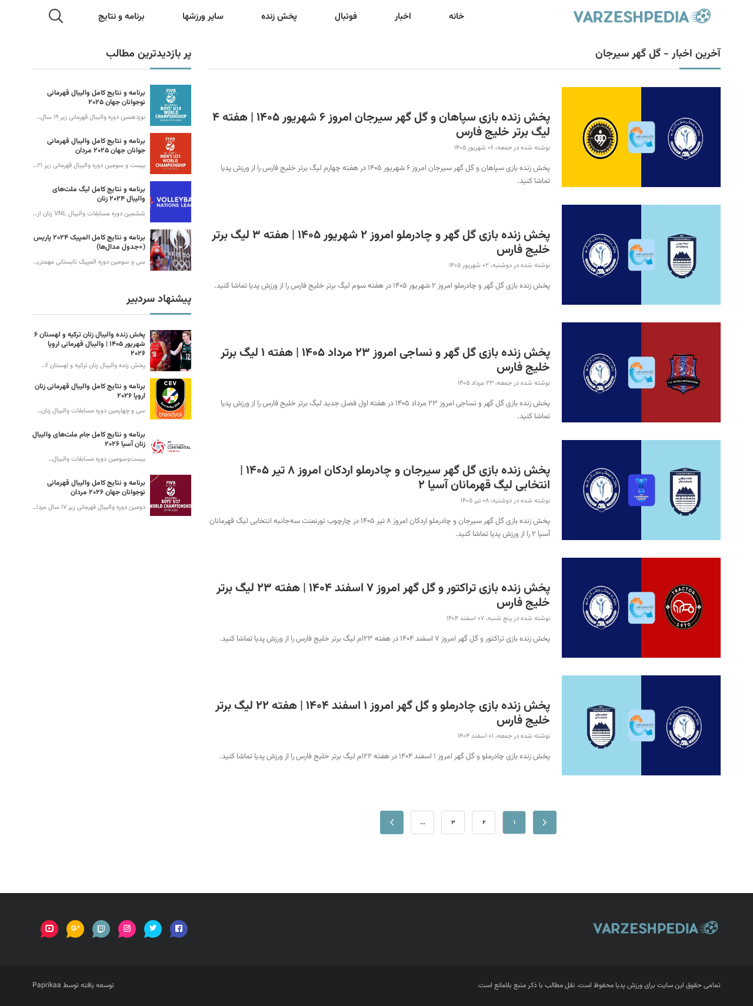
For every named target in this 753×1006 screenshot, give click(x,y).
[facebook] (179, 929)
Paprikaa (46, 985)
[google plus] (75, 929)
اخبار (403, 17)
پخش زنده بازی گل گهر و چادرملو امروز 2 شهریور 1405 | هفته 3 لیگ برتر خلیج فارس (381, 242)
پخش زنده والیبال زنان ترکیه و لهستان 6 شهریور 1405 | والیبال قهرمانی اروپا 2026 (89, 344)
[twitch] (101, 929)
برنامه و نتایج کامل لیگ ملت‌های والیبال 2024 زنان (98, 194)
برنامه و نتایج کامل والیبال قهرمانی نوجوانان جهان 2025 (96, 97)
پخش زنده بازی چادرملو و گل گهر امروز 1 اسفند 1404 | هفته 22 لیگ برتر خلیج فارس (382, 713)
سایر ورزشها (203, 17)
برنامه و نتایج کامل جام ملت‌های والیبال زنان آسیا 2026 (88, 439)
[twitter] (153, 929)
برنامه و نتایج (121, 17)
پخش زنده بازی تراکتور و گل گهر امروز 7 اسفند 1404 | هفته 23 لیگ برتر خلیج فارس (383, 595)
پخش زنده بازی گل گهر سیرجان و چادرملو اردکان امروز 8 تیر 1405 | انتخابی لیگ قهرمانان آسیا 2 (395, 478)
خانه (456, 17)
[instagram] (127, 929)
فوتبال (346, 17)
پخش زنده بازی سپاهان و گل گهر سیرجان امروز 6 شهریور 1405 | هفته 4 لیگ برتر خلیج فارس (381, 125)
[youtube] (49, 929)
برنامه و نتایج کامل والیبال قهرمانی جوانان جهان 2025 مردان (96, 145)
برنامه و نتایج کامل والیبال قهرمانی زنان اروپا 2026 (90, 391)
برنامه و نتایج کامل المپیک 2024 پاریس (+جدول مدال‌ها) (89, 242)
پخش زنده (279, 17)
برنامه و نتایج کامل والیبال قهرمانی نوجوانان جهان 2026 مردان (96, 487)
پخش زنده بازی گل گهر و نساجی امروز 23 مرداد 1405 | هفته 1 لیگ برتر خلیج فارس (385, 360)
